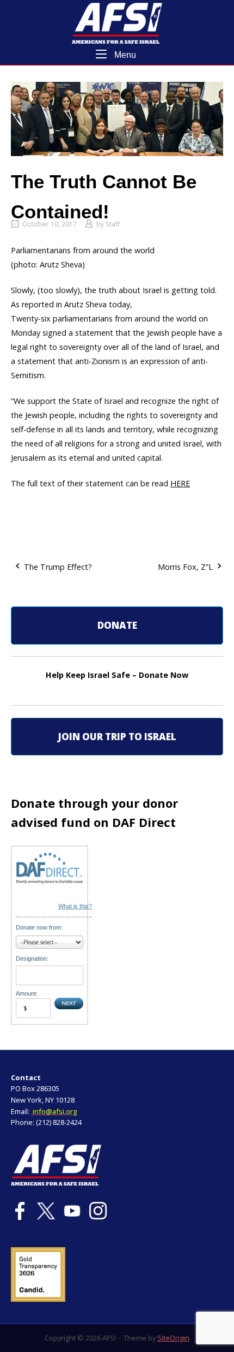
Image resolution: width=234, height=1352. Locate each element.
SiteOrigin (173, 1338)
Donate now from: (39, 927)
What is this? (75, 906)
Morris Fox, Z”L (185, 567)
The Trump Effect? (58, 567)
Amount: (27, 993)
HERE (180, 483)
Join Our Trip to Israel (117, 736)
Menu (124, 54)
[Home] (117, 22)
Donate (117, 625)
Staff (113, 224)
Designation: (32, 958)
